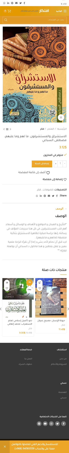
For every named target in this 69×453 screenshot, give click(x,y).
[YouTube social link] (45, 423)
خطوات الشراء (25, 364)
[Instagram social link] (51, 423)
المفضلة (63, 392)
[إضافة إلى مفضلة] (40, 288)
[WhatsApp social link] (4, 3)
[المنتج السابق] (10, 129)
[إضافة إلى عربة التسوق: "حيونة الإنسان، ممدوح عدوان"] (40, 282)
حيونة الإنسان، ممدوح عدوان (51, 321)
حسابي (63, 398)
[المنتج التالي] (4, 129)
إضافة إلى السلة (42, 164)
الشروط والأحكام (59, 364)
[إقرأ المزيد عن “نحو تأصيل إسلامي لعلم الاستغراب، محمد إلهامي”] (7, 282)
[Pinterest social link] (12, 3)
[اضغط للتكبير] (61, 117)
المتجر (50, 129)
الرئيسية (62, 129)
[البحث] (5, 20)
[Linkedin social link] (8, 3)
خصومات (48, 190)
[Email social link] (16, 3)
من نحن (63, 359)
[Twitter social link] (20, 3)
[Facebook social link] (24, 3)
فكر (42, 129)
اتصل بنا (28, 359)
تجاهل (5, 446)
